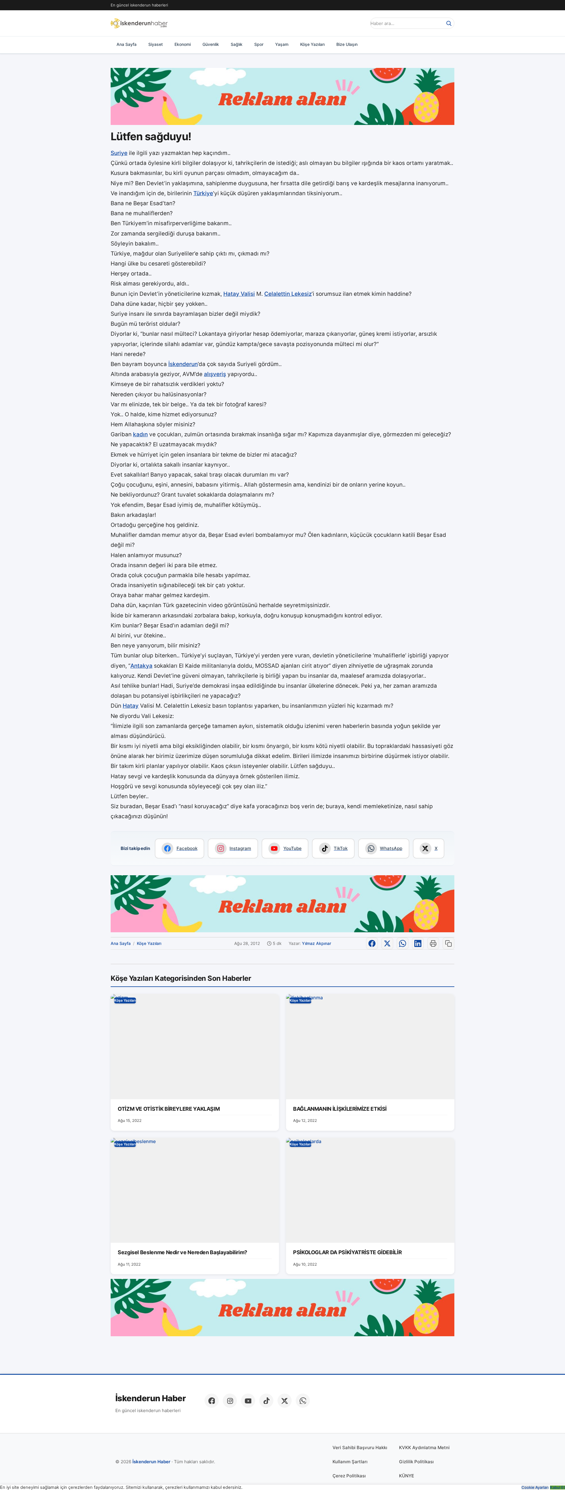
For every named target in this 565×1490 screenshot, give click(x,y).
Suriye (119, 153)
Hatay (131, 705)
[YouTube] (248, 1401)
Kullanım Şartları (350, 1461)
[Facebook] (212, 1401)
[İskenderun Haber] (139, 23)
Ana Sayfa (127, 44)
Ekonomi (183, 44)
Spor (258, 44)
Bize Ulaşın (347, 44)
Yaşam (281, 44)
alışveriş (215, 374)
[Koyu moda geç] (360, 23)
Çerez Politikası (349, 1476)
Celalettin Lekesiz (288, 293)
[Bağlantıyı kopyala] (448, 943)
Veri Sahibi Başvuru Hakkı (360, 1447)
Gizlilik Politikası (416, 1461)
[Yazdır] (433, 943)
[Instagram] (230, 1401)
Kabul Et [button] (557, 1487)
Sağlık (236, 44)
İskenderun (183, 364)
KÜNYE (406, 1476)
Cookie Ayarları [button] (535, 1487)
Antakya (141, 665)
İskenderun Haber (150, 1398)
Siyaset (155, 44)
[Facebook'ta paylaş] (372, 943)
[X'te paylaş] (387, 943)
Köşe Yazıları (312, 44)
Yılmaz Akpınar (316, 943)
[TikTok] (266, 1401)
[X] (284, 1401)
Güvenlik (210, 44)
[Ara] (448, 23)
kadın (140, 434)
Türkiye (203, 193)
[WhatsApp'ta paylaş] (402, 943)
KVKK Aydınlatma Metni (424, 1447)
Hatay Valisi (239, 293)
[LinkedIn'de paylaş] (418, 943)
